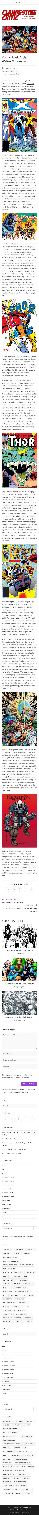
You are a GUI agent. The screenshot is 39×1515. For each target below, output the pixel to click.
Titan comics (20, 1314)
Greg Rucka (29, 1284)
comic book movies (8, 1181)
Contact (26, 1509)
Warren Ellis (8, 1322)
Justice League (21, 1288)
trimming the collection (12, 1318)
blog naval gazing (10, 1257)
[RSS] (32, 1119)
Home (9, 1507)
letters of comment (22, 1291)
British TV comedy (10, 1265)
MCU (23, 1295)
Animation (31, 1250)
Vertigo (28, 1318)
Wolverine (20, 1322)
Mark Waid (14, 1295)
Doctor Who (15, 1276)
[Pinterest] (18, 1119)
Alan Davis (7, 1250)
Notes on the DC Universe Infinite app (14, 1149)
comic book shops (8, 1189)
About (16, 1507)
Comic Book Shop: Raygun (10, 1139)
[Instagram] (12, 1119)
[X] (5, 1119)
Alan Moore (19, 1250)
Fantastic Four (21, 1280)
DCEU (5, 1276)
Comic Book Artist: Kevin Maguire (19, 984)
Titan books (7, 1314)
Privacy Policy (15, 1509)
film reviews (6, 1201)
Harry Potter (6, 1209)
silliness (26, 1306)
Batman (16, 1253)
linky (5, 1295)
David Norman (10, 68)
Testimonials (25, 1507)
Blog (3, 1165)
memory (31, 1295)
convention (30, 1272)
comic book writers (8, 1197)
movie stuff (7, 1299)
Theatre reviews (20, 1310)
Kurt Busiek (7, 1291)
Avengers (6, 1253)
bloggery (26, 1253)
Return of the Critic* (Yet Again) (12, 1153)
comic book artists (12, 74)
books (4, 1169)
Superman (7, 1310)
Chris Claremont (26, 1265)
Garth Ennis (16, 1284)
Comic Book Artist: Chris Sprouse (19, 950)
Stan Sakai (30, 83)
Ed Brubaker (7, 1280)
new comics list (9, 1303)
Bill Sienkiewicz (10, 86)
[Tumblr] (25, 1119)
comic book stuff (7, 1193)
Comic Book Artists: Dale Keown (19, 1017)
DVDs (25, 1276)
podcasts (6, 1306)
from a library (6, 1205)
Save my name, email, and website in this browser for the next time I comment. (17, 1076)
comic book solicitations (12, 1272)
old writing (23, 1303)
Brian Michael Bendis (11, 1261)
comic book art (9, 1269)
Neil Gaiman (19, 1299)
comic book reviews (8, 1185)
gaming (6, 1284)
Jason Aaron (7, 1288)
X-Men (29, 1322)
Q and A (16, 1306)
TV (3, 1216)
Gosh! (33, 410)
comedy (4, 1173)
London (4, 1212)
